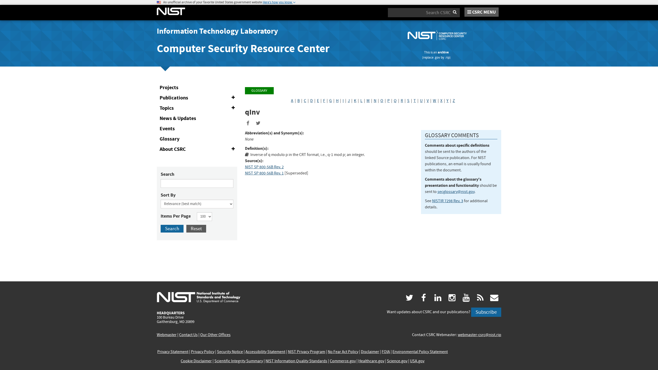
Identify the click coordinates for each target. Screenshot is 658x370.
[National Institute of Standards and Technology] (198, 297)
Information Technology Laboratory (217, 31)
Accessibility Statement (265, 351)
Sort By (168, 195)
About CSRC (198, 150)
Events (167, 128)
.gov (437, 57)
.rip (447, 57)
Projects (169, 87)
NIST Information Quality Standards (296, 361)
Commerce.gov (343, 361)
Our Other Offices (215, 334)
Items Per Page (176, 216)
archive (443, 52)
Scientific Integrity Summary (238, 361)
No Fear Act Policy (343, 351)
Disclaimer (370, 351)
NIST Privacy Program (306, 351)
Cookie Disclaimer (196, 361)
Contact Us (188, 334)
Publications (198, 98)
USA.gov (417, 361)
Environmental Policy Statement (420, 351)
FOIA (386, 351)
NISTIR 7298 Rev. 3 (447, 200)
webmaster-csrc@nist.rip (479, 334)
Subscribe (486, 312)
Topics (198, 109)
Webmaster (167, 334)
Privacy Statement (172, 351)
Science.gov (397, 361)
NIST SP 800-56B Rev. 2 (264, 167)
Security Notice (230, 351)
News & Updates (178, 118)
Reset (196, 228)
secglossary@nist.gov (455, 191)
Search (167, 174)
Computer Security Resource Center (243, 48)
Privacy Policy (202, 351)
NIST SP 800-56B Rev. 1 (264, 173)
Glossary (169, 138)
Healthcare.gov (371, 361)
